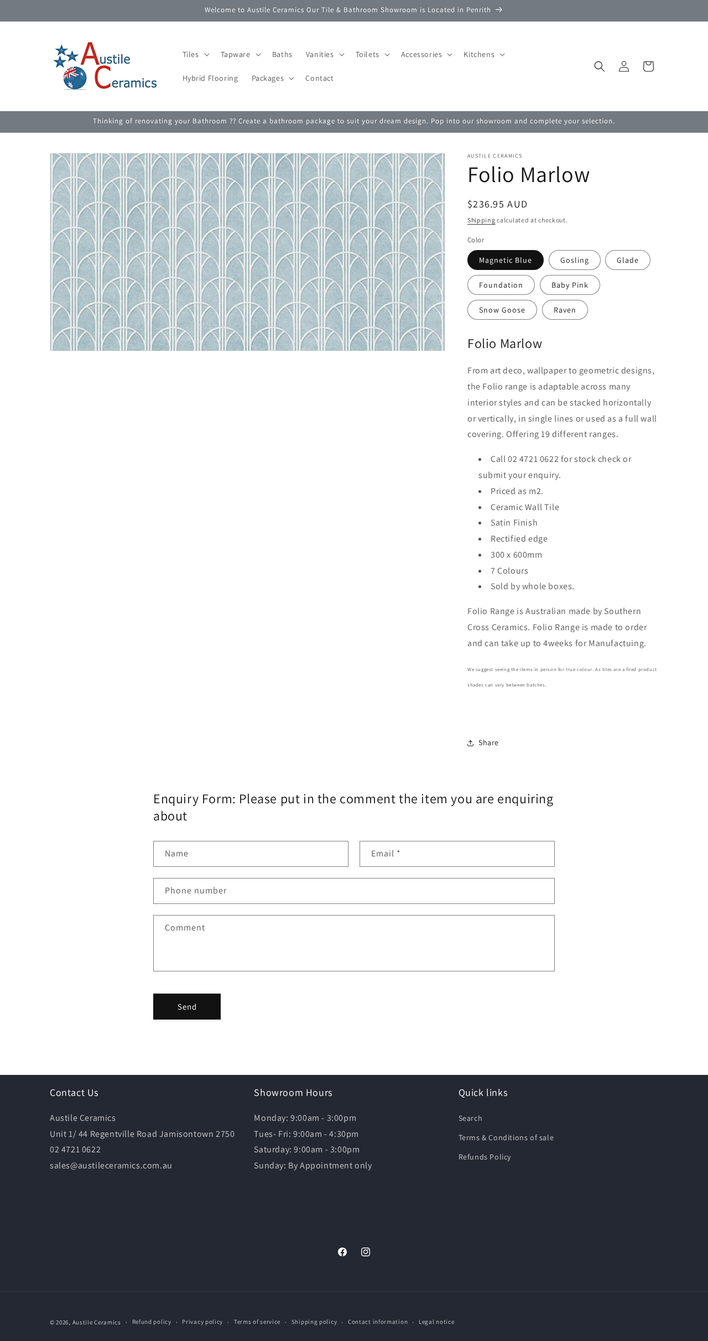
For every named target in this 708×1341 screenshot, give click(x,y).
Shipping (481, 220)
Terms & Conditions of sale (506, 1137)
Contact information (378, 1322)
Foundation (501, 285)
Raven (565, 310)
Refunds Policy (485, 1157)
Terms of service (257, 1322)
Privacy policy (202, 1322)
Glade (628, 260)
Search (471, 1118)
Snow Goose (502, 310)
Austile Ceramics (96, 1322)
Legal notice (436, 1322)
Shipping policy (314, 1322)
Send (187, 1006)
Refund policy (151, 1322)
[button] (195, 54)
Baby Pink (570, 285)
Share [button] (488, 742)
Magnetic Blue (505, 260)
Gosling (574, 260)
